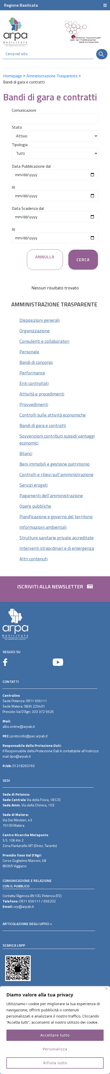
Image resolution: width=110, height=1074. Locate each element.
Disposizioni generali (39, 320)
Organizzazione (34, 330)
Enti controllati (34, 383)
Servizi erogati (33, 485)
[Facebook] (5, 662)
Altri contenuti (33, 558)
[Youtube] (58, 662)
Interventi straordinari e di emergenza (56, 548)
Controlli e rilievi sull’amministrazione (56, 474)
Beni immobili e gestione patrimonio (54, 463)
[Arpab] (15, 31)
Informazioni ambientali (43, 527)
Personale (29, 351)
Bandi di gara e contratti (42, 425)
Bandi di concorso (36, 362)
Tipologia (20, 145)
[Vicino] (106, 988)
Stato (17, 127)
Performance (32, 372)
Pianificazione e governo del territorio (56, 516)
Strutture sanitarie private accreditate (56, 537)
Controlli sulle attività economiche (52, 414)
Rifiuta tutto (55, 1062)
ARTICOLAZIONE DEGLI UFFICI (26, 923)
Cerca (83, 260)
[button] (55, 589)
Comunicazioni (24, 110)
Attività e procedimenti (41, 393)
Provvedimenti (33, 404)
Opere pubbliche (35, 506)
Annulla (44, 257)
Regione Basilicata (21, 5)
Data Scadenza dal (28, 208)
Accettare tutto (55, 1035)
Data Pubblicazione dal (31, 166)
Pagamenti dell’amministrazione (51, 495)
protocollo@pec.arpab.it (29, 736)
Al (13, 187)
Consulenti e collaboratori (44, 341)
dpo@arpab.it (20, 756)
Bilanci (25, 453)
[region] (55, 1030)
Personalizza (55, 1049)
